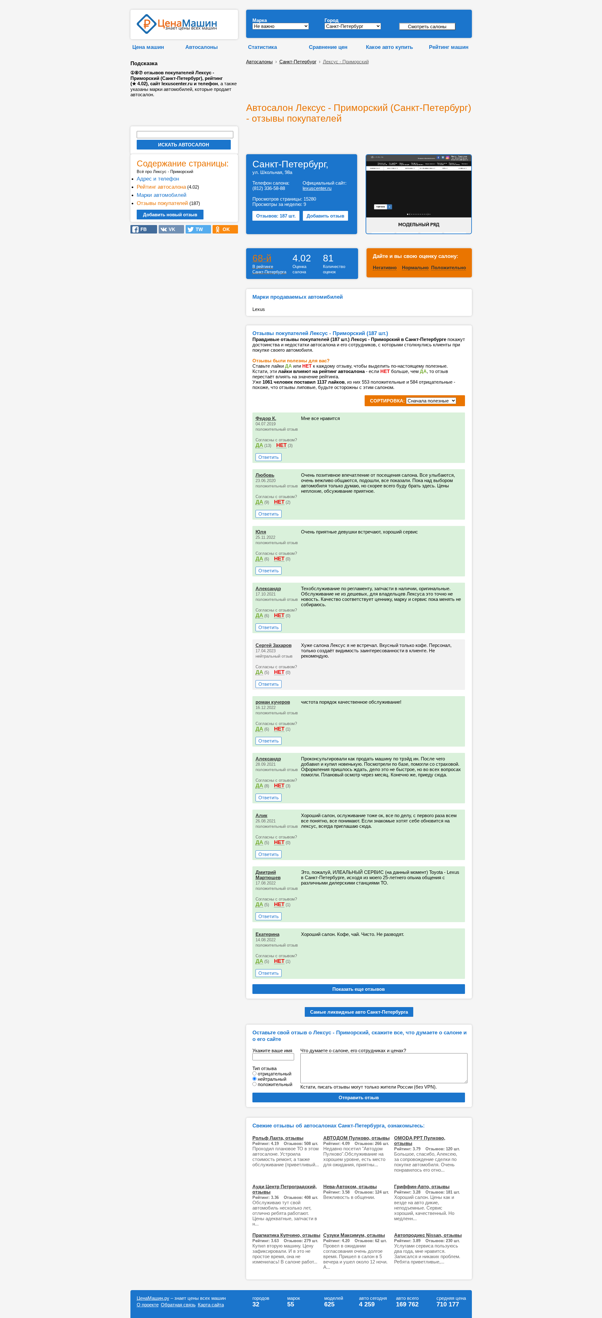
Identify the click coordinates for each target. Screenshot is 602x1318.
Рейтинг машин (448, 47)
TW (197, 229)
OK (224, 229)
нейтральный (272, 1079)
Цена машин (148, 47)
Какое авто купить (389, 47)
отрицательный (274, 1073)
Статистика (262, 47)
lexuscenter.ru (317, 188)
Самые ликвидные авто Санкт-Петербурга (359, 1012)
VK (170, 229)
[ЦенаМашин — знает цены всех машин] (177, 32)
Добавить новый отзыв (170, 214)
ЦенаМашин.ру (153, 1298)
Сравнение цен (328, 47)
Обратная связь (178, 1304)
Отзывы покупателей (162, 203)
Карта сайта (211, 1304)
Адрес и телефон (158, 179)
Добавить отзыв (325, 215)
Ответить (268, 457)
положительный (275, 1084)
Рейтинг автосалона (161, 187)
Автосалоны (201, 47)
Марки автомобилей (162, 195)
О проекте (148, 1304)
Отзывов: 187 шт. (276, 215)
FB (142, 229)
